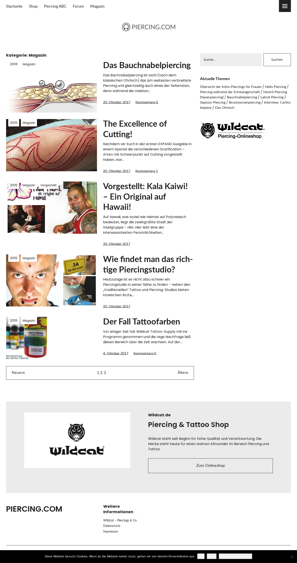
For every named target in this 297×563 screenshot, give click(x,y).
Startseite (14, 6)
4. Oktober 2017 (115, 353)
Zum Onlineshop (210, 466)
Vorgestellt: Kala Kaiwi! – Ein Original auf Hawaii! (145, 196)
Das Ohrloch (224, 107)
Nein (212, 556)
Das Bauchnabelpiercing (147, 65)
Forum (78, 6)
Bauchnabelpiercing (242, 97)
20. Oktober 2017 (116, 102)
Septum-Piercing (212, 102)
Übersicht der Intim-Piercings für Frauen (231, 87)
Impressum (110, 531)
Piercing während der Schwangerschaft (230, 92)
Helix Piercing (275, 87)
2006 (14, 64)
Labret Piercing (272, 97)
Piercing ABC (55, 6)
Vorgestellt (48, 185)
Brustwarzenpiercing (244, 102)
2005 (13, 123)
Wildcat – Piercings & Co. (120, 520)
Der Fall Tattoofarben (141, 322)
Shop (33, 6)
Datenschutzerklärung (235, 556)
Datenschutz (111, 526)
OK (201, 556)
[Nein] (291, 557)
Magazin (97, 6)
